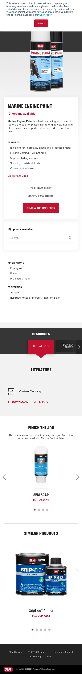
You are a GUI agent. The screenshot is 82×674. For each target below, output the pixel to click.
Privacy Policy (44, 14)
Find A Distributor (41, 208)
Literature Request (63, 652)
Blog (49, 656)
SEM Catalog (15, 652)
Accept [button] (41, 23)
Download (19, 402)
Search (70, 237)
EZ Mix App (36, 656)
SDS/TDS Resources (38, 652)
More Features (18, 176)
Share (43, 402)
